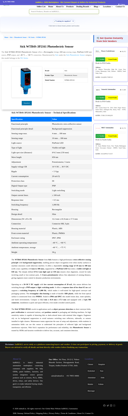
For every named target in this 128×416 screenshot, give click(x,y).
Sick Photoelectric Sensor (75, 55)
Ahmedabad (91, 377)
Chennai (90, 364)
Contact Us (120, 7)
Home (50, 7)
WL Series (31, 37)
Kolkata (100, 384)
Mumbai (90, 384)
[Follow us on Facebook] (104, 405)
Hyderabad (91, 371)
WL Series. (24, 58)
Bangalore (101, 364)
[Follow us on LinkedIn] (111, 405)
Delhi (102, 377)
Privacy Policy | (54, 413)
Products (70, 7)
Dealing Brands (82, 7)
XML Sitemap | (18, 413)
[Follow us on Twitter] (108, 405)
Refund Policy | (30, 413)
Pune (101, 371)
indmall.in (22, 409)
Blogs (96, 7)
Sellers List (41, 7)
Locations (107, 7)
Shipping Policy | (42, 413)
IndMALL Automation (69, 409)
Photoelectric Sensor (20, 37)
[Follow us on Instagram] (114, 405)
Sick (11, 37)
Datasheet (27, 103)
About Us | (81, 413)
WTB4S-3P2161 (41, 37)
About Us (60, 7)
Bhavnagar (91, 391)
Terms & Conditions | (69, 413)
